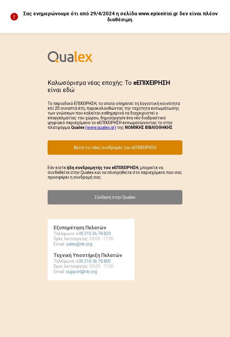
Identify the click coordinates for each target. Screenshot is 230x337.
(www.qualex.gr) (100, 127)
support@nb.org (81, 271)
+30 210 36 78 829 (93, 233)
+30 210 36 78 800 (93, 261)
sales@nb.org (79, 244)
